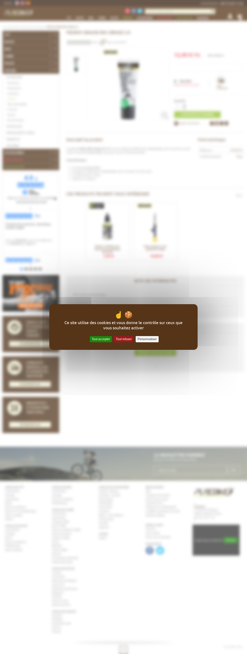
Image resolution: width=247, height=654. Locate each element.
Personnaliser (147, 339)
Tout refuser (124, 339)
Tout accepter (101, 339)
